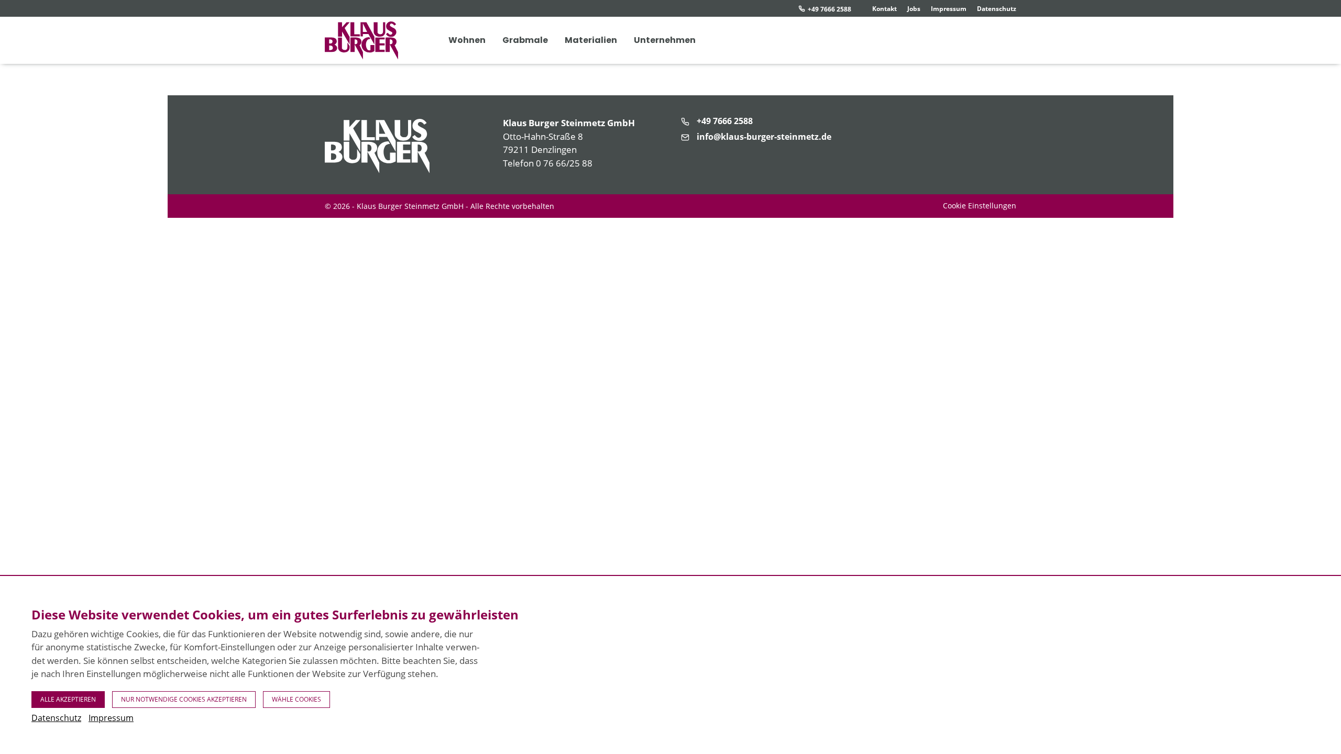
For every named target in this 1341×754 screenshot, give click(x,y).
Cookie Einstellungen (979, 206)
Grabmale (525, 40)
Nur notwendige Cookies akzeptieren (184, 699)
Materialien (591, 40)
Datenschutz (996, 8)
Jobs (913, 8)
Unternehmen (665, 40)
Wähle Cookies (296, 699)
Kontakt (884, 8)
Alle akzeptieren (68, 699)
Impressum (948, 8)
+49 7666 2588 (829, 9)
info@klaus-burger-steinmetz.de (764, 136)
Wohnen (467, 40)
